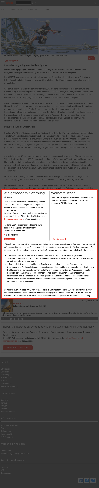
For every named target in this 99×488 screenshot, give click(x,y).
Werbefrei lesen (58, 239)
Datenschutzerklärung (13, 219)
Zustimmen (9, 239)
